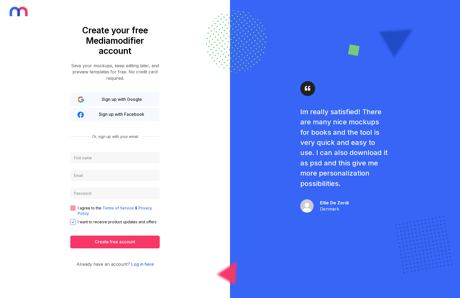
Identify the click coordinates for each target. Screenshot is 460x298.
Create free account (115, 241)
